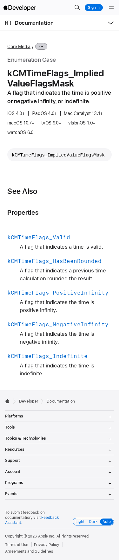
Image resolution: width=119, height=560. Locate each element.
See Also (22, 191)
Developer (28, 401)
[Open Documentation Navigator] (8, 23)
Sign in (94, 7)
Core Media (18, 46)
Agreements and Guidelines (29, 551)
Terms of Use (16, 545)
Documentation (34, 23)
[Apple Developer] (19, 7)
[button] (77, 7)
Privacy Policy (46, 545)
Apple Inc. (47, 536)
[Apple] (9, 401)
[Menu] (111, 7)
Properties (22, 212)
